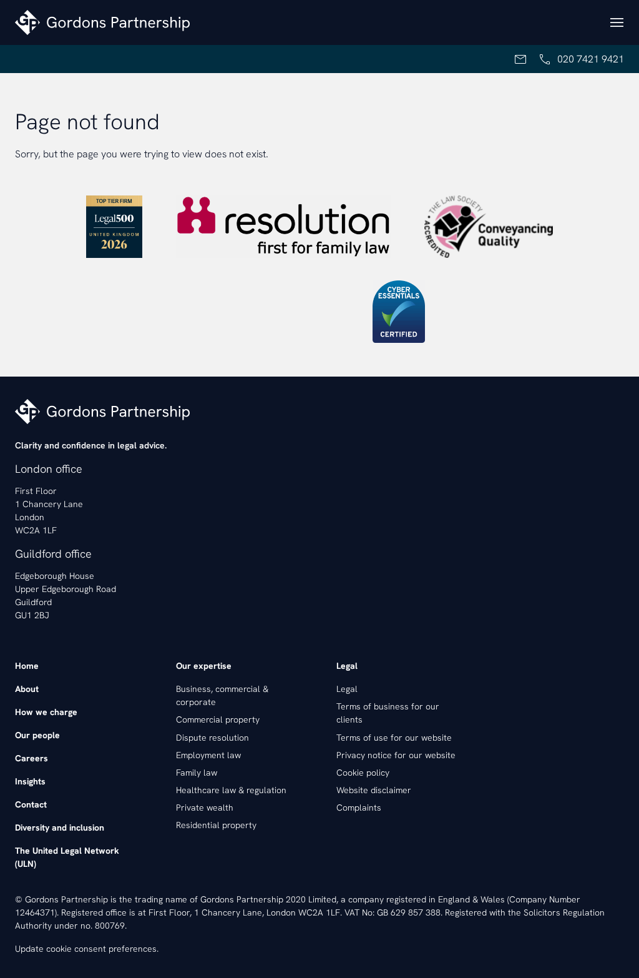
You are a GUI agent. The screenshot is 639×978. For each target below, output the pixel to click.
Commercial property (218, 719)
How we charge (46, 712)
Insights (30, 781)
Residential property (216, 825)
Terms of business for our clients (387, 713)
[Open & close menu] (617, 22)
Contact (31, 804)
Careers (31, 758)
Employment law (208, 755)
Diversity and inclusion (59, 827)
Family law (196, 772)
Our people (37, 735)
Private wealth (204, 807)
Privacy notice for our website (396, 755)
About (27, 688)
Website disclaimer (373, 790)
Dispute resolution (212, 737)
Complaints (358, 807)
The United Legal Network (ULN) (67, 857)
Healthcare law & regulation (231, 790)
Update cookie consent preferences (86, 948)
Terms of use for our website (394, 737)
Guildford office (53, 553)
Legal (347, 688)
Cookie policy (362, 772)
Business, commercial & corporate (222, 695)
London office (48, 469)
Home (27, 665)
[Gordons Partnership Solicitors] (305, 22)
